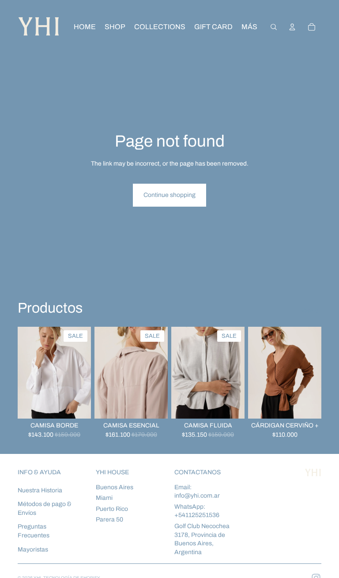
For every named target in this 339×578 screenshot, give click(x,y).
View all (311, 310)
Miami (104, 498)
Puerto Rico (112, 509)
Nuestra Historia (40, 490)
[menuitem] (249, 27)
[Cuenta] (292, 27)
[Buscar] (273, 27)
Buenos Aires (114, 487)
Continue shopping (169, 195)
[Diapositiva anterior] (27, 372)
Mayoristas (33, 549)
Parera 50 (109, 519)
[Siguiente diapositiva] (81, 372)
